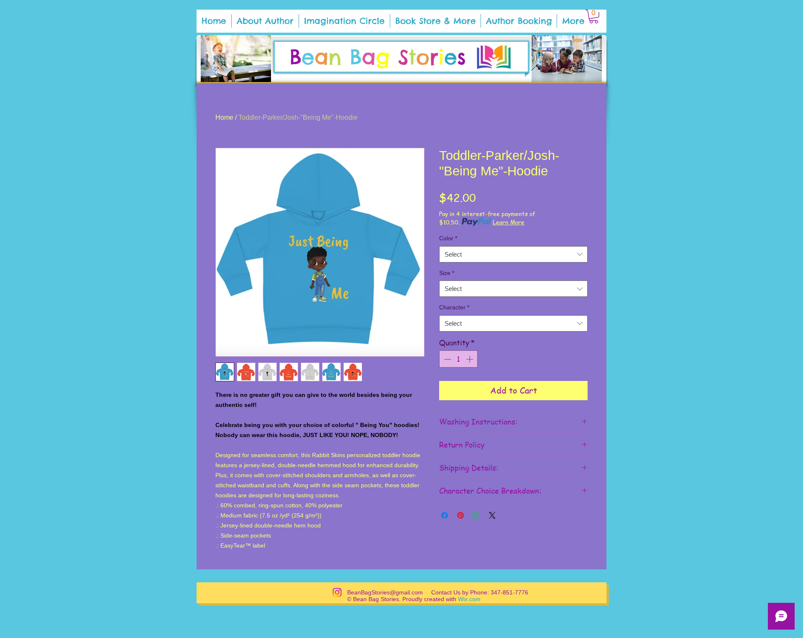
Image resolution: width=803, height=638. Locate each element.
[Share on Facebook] (445, 515)
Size (446, 273)
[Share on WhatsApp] (476, 515)
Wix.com (469, 599)
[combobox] (513, 254)
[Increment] (470, 359)
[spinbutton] (458, 359)
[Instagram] (337, 592)
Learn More (508, 222)
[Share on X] (492, 515)
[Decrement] (446, 359)
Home (224, 117)
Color (448, 238)
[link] (594, 16)
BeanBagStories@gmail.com (385, 592)
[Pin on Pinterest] (460, 515)
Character (454, 307)
